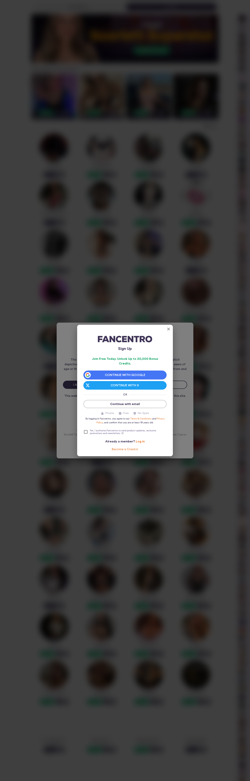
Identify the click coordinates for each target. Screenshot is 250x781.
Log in (140, 441)
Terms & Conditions (141, 418)
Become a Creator (125, 449)
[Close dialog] (168, 329)
